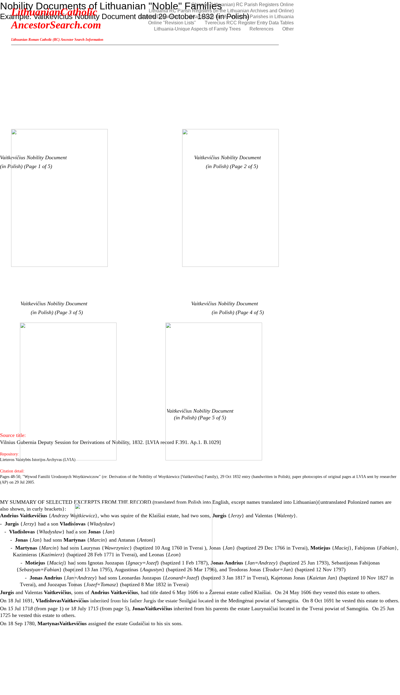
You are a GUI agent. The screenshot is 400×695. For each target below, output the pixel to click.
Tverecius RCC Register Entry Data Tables (249, 22)
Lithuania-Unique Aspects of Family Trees (197, 28)
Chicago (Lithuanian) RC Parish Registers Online (242, 4)
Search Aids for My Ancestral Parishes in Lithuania (241, 16)
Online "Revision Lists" (172, 22)
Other (288, 28)
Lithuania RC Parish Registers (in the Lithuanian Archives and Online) (221, 10)
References (261, 28)
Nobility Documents (160, 16)
